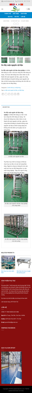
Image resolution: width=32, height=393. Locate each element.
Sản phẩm (24, 13)
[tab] (16, 107)
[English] (13, 4)
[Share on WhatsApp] (2, 94)
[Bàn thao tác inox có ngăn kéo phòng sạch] (24, 262)
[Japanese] (16, 4)
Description (6, 107)
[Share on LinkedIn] (18, 94)
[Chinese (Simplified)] (10, 4)
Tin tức (16, 16)
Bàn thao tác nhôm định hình (7, 271)
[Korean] (19, 4)
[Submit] (28, 9)
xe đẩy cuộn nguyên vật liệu (10, 90)
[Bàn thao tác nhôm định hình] (8, 262)
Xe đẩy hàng (25, 21)
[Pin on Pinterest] (15, 94)
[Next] (28, 41)
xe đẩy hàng (21, 90)
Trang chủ (7, 13)
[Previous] (4, 41)
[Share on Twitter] (9, 94)
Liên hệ (23, 16)
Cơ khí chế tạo (15, 21)
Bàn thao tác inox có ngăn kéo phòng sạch (24, 271)
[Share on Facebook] (6, 94)
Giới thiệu (16, 13)
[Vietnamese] (21, 4)
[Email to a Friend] (12, 94)
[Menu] (2, 9)
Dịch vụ (10, 16)
